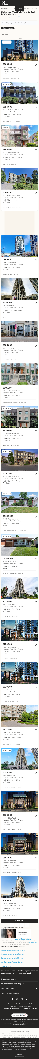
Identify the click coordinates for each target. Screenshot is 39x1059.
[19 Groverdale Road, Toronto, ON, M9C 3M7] (19, 555)
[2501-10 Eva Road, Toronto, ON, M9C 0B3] (19, 812)
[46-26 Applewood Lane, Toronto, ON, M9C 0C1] (19, 427)
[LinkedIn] (27, 999)
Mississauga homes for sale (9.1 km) (13, 950)
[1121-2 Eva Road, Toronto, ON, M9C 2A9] (19, 299)
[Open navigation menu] (35, 3)
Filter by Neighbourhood (9, 17)
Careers (25, 1008)
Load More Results (19, 920)
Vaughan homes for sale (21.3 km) (12, 962)
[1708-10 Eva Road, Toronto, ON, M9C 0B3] (19, 641)
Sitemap (34, 1008)
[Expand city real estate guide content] (19, 979)
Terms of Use (33, 942)
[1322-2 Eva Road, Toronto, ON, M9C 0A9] (19, 769)
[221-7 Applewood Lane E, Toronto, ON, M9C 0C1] (19, 384)
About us (13, 1006)
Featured (4, 34)
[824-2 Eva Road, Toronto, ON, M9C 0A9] (19, 342)
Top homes (9, 1004)
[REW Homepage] (5, 3)
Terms (23, 1021)
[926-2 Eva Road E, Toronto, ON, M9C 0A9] (19, 598)
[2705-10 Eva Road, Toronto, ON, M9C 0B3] (19, 854)
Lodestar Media (21, 1019)
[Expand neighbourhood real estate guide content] (19, 983)
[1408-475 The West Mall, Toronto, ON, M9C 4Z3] (19, 726)
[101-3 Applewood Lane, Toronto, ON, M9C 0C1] (19, 470)
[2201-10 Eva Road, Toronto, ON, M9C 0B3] (19, 61)
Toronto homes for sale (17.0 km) (12, 958)
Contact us (30, 1004)
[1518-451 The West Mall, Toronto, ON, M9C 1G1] (19, 189)
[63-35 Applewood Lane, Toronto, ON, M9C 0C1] (19, 146)
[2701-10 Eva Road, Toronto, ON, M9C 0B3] (19, 897)
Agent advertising (25, 1006)
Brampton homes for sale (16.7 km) (12, 954)
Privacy (16, 1021)
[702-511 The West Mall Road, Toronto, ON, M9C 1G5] (19, 103)
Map (20, 8)
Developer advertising (11, 1008)
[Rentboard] (23, 1015)
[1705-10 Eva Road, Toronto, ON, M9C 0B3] (19, 256)
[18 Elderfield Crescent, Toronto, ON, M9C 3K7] (19, 513)
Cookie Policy (22, 1049)
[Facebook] (12, 999)
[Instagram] (22, 999)
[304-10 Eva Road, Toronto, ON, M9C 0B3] (19, 683)
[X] (17, 999)
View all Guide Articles (23, 939)
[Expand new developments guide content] (19, 993)
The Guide (19, 1004)
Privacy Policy (29, 1046)
